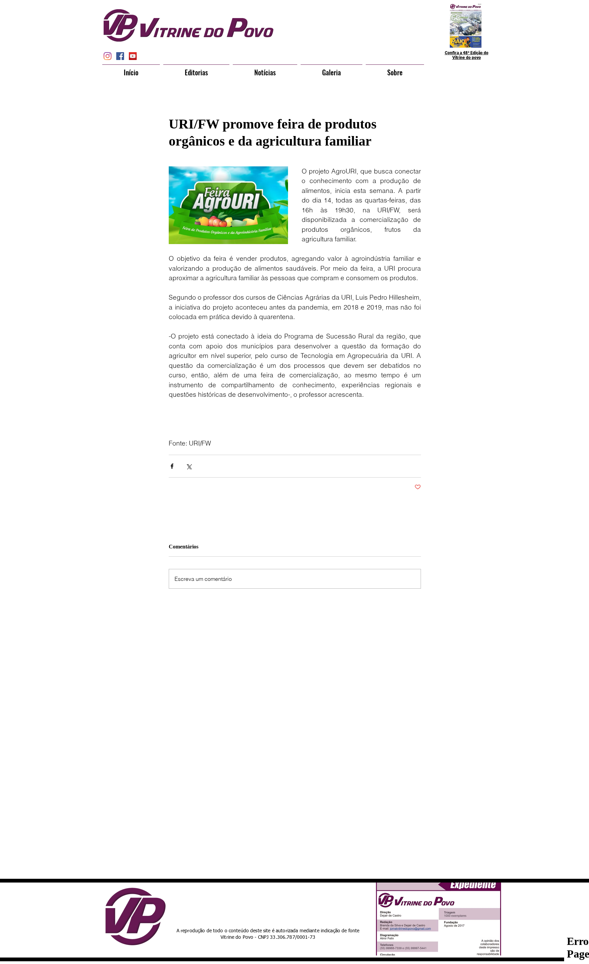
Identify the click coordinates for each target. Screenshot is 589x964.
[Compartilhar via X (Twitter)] (188, 466)
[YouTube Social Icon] (133, 56)
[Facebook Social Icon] (120, 56)
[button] (196, 69)
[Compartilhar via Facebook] (172, 466)
